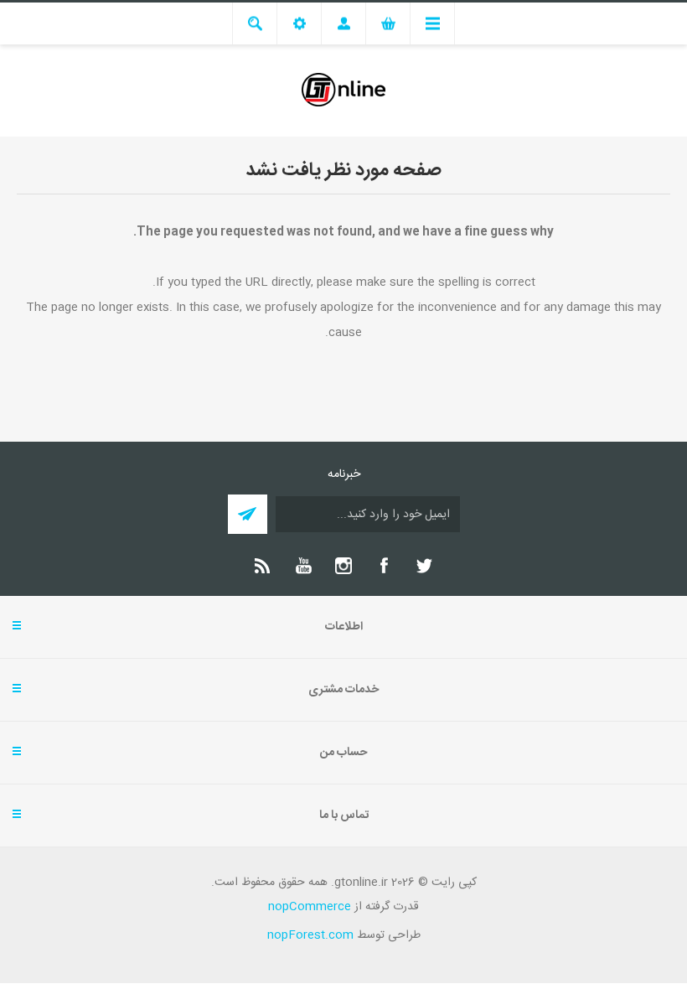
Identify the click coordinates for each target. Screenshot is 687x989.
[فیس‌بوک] (383, 565)
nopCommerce (309, 907)
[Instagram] (343, 565)
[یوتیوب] (303, 565)
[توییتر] (424, 565)
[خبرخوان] (263, 565)
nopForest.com (310, 935)
